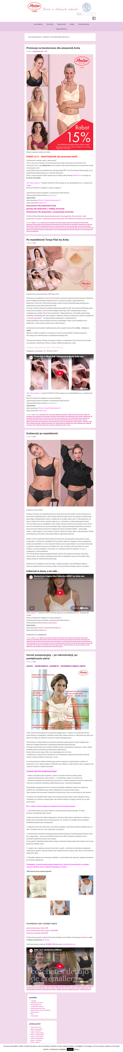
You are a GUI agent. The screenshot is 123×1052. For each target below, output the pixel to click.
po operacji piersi (77, 421)
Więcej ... (77, 1049)
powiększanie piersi (73, 989)
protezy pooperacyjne (36, 1029)
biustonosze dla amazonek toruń (53, 224)
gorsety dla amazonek (55, 228)
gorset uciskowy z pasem (69, 988)
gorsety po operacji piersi (47, 229)
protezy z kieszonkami (37, 1036)
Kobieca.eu (77, 175)
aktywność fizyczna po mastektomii (41, 1010)
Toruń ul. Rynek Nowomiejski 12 (50, 200)
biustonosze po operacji (85, 224)
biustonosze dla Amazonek (81, 222)
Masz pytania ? (35, 183)
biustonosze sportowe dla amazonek (80, 218)
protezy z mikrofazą (36, 1040)
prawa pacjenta (35, 1012)
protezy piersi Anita (36, 1027)
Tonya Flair (49, 298)
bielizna (34, 222)
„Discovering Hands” (35, 318)
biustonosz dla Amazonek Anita (59, 416)
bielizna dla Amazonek (61, 414)
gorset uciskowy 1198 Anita (53, 988)
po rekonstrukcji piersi (56, 646)
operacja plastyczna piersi (49, 989)
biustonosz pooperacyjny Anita (64, 222)
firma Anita (50, 24)
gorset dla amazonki (71, 226)
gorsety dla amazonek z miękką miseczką (45, 209)
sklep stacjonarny (61, 29)
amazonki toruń (44, 414)
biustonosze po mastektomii (70, 224)
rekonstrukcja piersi (85, 989)
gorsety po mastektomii (32, 229)
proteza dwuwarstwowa (37, 1038)
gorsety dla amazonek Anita (69, 228)
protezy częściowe (36, 1031)
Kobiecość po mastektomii (42, 433)
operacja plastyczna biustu (33, 989)
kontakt (72, 24)
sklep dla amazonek (35, 423)
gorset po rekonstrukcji (84, 226)
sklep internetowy (84, 24)
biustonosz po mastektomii (48, 222)
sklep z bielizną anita (79, 423)
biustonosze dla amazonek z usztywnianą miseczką (49, 212)
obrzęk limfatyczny (36, 1004)
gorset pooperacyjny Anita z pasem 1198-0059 (42, 930)
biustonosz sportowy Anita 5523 (37, 933)
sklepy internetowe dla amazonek (45, 425)
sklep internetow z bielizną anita (64, 423)
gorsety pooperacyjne (51, 216)
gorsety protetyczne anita (56, 421)
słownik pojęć (34, 1016)
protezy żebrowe (35, 1042)
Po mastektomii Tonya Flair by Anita (47, 239)
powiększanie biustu (62, 989)
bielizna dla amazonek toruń (75, 638)
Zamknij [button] (70, 1049)
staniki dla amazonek (60, 425)
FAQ (32, 1014)
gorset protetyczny (43, 228)
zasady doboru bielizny (37, 1006)
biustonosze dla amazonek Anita (41, 206)
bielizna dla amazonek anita (75, 414)
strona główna (38, 24)
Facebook (94, 18)
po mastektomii (34, 231)
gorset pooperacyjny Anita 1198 (37, 928)
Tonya (45, 313)
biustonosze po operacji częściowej (36, 226)
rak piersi (85, 421)
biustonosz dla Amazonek (43, 416)
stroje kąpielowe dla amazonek (71, 216)
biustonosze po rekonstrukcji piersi (56, 226)
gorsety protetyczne (75, 229)
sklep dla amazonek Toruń (48, 423)
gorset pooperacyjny (32, 228)
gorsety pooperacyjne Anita (62, 229)
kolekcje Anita (61, 24)
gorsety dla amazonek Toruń (85, 228)
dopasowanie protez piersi (38, 1008)
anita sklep (52, 414)
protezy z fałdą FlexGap (37, 1034)
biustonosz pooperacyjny (46, 986)
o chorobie (33, 1001)
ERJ (46, 51)
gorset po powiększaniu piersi (79, 986)
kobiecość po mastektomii (33, 646)
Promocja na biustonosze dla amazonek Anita (53, 48)
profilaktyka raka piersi (37, 1002)
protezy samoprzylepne (37, 1033)
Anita (33, 414)
